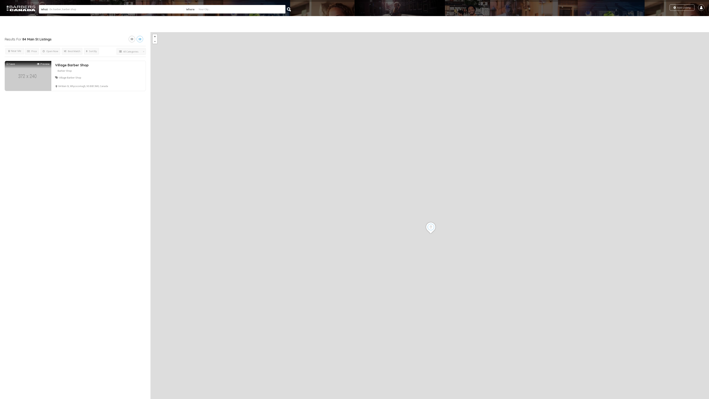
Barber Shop (65, 70)
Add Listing (683, 7)
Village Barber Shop (72, 65)
